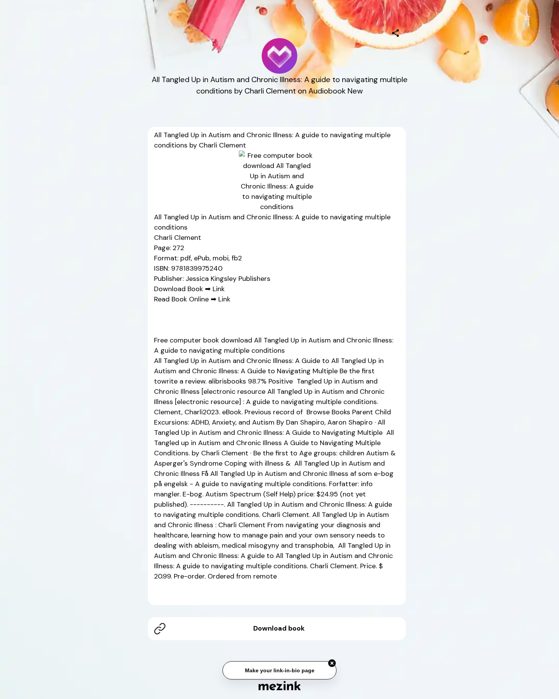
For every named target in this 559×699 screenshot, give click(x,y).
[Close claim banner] (332, 662)
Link (219, 288)
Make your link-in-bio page (279, 669)
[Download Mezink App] (280, 685)
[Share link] (395, 32)
